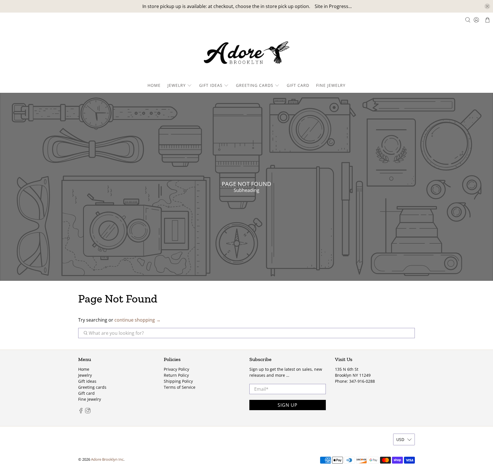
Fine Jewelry (330, 85)
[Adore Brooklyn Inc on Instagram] (87, 411)
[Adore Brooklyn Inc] (246, 54)
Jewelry (176, 85)
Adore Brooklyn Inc (107, 459)
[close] (487, 6)
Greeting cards (254, 85)
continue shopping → (137, 320)
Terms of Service (179, 387)
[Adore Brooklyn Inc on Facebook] (81, 411)
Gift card (298, 85)
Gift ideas (211, 85)
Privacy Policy (176, 369)
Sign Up (288, 405)
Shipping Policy (178, 381)
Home (154, 85)
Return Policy (176, 375)
